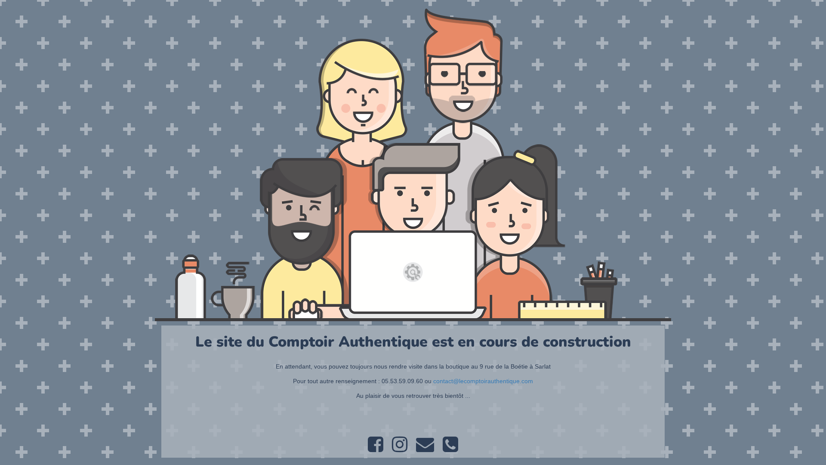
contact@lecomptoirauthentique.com (483, 381)
